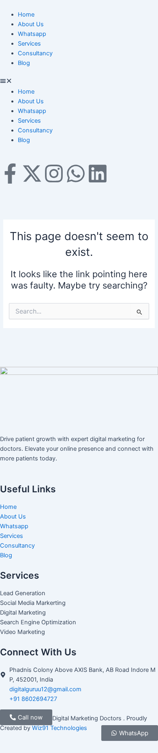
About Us (31, 24)
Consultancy (35, 53)
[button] (79, 81)
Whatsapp (32, 34)
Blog (24, 63)
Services (29, 43)
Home (26, 14)
